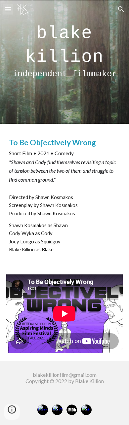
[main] (64, 62)
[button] (8, 9)
